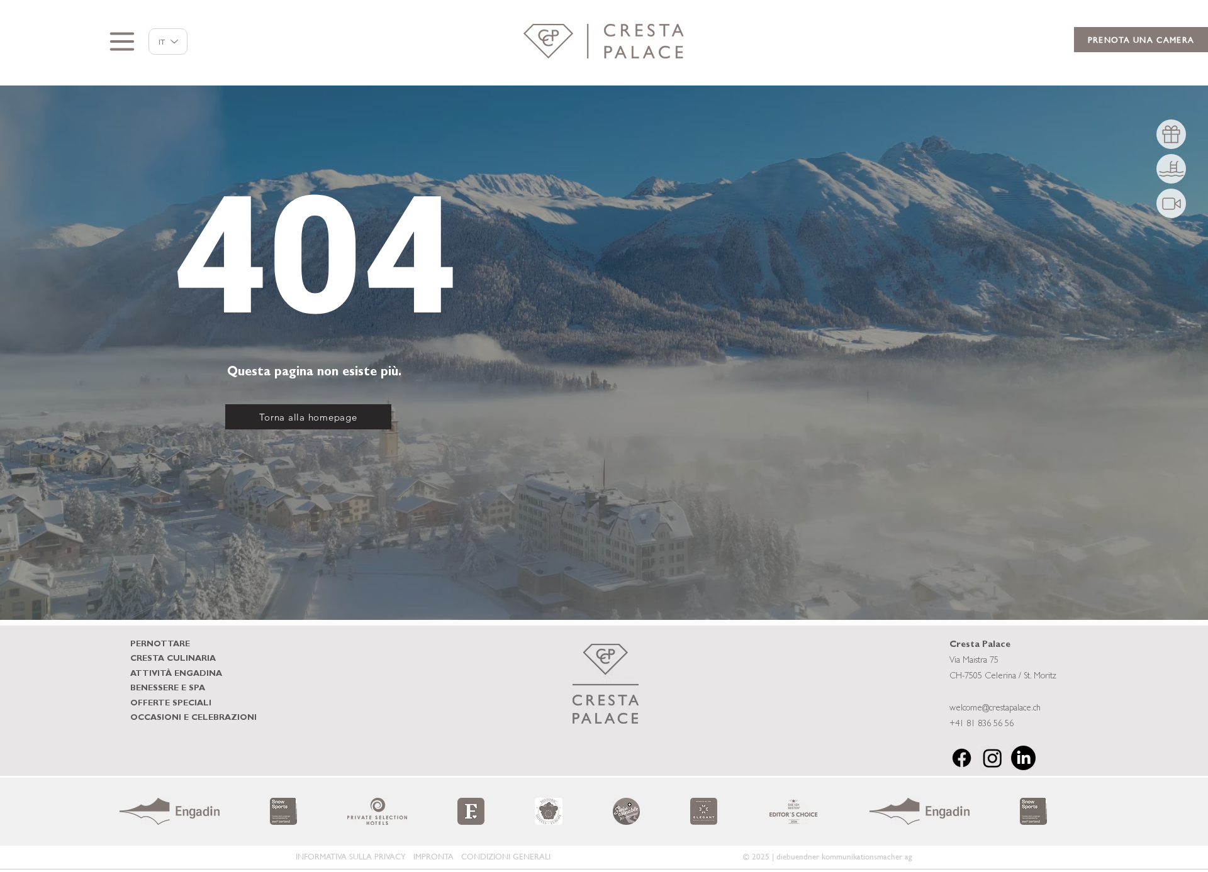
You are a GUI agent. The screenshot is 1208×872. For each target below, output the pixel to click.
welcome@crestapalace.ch (995, 708)
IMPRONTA (433, 856)
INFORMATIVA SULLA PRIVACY (351, 856)
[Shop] (1171, 134)
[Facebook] (961, 758)
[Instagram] (992, 758)
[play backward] (135, 811)
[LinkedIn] (1023, 758)
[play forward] (1072, 811)
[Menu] (122, 41)
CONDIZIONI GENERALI (506, 856)
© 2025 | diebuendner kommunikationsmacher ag (827, 856)
